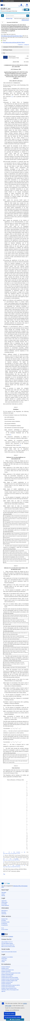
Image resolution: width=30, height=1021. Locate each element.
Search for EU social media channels (9, 951)
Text (4, 53)
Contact (3, 894)
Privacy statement (5, 905)
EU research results (5, 922)
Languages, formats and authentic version (12, 46)
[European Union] (4, 934)
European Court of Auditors (6, 976)
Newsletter (3, 912)
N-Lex (2, 928)
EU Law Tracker (4, 929)
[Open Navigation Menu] (2, 15)
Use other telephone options (7, 943)
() (12, 96)
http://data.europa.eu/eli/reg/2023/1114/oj (11, 853)
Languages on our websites (7, 957)
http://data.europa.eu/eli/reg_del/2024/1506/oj (11, 35)
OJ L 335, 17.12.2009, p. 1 (13, 858)
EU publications (4, 925)
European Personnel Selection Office (8, 988)
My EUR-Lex (21, 6)
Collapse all (26, 44)
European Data (4, 918)
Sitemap (3, 895)
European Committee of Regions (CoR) (9, 980)
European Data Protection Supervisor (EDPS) (10, 985)
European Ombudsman (6, 983)
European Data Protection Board (8, 986)
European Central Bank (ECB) (7, 974)
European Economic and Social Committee (10, 979)
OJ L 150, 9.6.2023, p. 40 (17, 852)
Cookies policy (4, 902)
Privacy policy (4, 958)
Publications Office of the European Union (9, 989)
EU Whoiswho (4, 923)
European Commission (6, 971)
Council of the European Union (7, 969)
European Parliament (5, 966)
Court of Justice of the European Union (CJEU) (10, 973)
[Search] (27, 16)
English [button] (27, 6)
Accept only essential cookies (12, 1017)
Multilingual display (7, 50)
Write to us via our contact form (7, 945)
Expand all (20, 44)
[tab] (15, 47)
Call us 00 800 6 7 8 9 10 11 (7, 942)
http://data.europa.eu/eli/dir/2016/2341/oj (11, 866)
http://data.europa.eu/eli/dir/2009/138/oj (11, 860)
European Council (5, 968)
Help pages (3, 892)
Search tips (9, 18)
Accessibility (4, 903)
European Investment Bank (7, 982)
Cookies (3, 961)
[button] (15, 1019)
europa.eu (11, 936)
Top (4, 874)
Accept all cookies (9, 1013)
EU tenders (3, 920)
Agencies (3, 991)
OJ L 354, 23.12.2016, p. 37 (16, 865)
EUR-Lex (5, 8)
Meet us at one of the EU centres (8, 946)
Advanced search (25, 19)
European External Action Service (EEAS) (9, 977)
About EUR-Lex (4, 910)
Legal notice (3, 900)
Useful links (3, 913)
